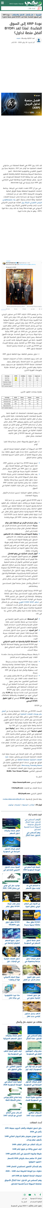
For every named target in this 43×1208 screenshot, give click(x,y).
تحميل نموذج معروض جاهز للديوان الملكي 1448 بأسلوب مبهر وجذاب (23, 1138)
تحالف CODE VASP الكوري (29, 602)
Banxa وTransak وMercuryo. (31, 765)
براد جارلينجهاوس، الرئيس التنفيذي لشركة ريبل (22, 201)
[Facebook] (40, 1195)
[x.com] (35, 1195)
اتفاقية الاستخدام (36, 1201)
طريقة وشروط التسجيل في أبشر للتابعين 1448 (24, 1153)
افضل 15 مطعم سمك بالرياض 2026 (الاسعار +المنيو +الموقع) (25, 1160)
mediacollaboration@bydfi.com (14, 799)
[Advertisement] (21, 69)
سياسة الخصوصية (36, 1198)
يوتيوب (10, 804)
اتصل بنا (24, 1201)
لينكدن (31, 804)
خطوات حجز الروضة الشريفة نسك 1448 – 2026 (24, 1171)
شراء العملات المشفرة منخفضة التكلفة (23, 758)
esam (19, 38)
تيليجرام (17, 804)
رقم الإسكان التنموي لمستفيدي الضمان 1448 (24, 1166)
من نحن (24, 1198)
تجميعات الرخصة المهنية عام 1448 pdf (27, 1175)
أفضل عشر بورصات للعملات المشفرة (22, 713)
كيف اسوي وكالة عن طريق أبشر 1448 (27, 1149)
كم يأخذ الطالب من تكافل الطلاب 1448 (27, 1144)
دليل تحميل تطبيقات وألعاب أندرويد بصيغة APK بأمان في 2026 (23, 1129)
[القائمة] (2, 3)
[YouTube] (30, 1195)
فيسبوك (25, 804)
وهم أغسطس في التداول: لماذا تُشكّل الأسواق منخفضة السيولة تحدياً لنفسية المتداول (23, 1182)
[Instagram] (24, 1195)
